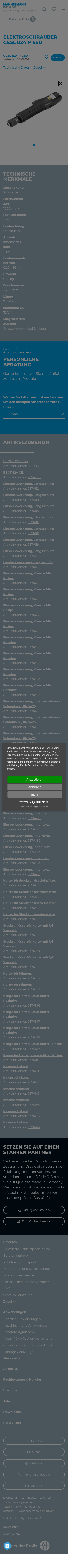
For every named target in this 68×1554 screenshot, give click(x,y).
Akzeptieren (34, 779)
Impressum (24, 807)
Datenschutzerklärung (39, 807)
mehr (34, 794)
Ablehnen (34, 787)
